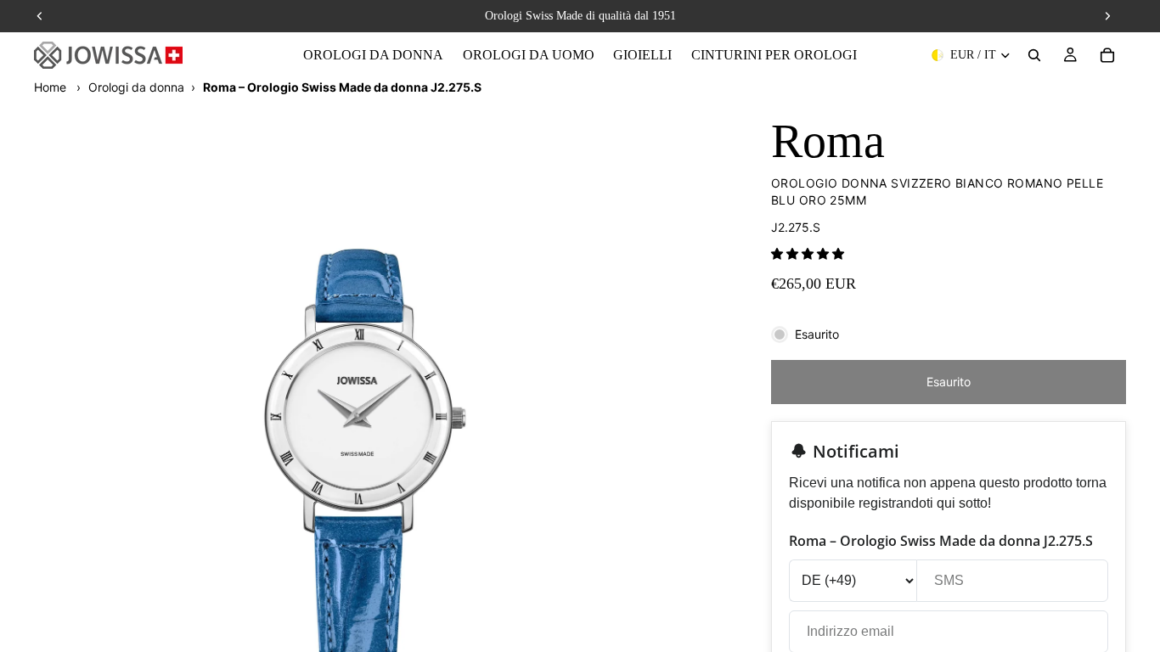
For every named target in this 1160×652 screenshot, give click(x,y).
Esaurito (948, 381)
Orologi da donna (136, 87)
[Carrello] (1107, 55)
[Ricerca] (1034, 55)
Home (50, 87)
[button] (807, 253)
